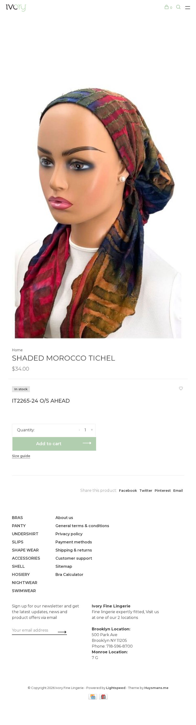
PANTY (19, 526)
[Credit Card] (93, 698)
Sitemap (63, 566)
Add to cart (48, 443)
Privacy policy (68, 534)
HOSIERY (21, 574)
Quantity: (26, 430)
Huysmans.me (156, 688)
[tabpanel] (98, 182)
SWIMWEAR (24, 591)
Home (17, 350)
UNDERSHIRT (25, 534)
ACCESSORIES (26, 558)
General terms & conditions (82, 526)
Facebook (128, 490)
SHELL (18, 566)
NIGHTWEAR (24, 582)
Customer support (73, 558)
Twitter (145, 490)
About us (64, 517)
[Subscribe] (60, 631)
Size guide (21, 456)
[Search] (179, 7)
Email (178, 490)
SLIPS (17, 542)
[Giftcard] (103, 698)
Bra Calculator (69, 574)
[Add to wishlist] (181, 389)
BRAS (17, 517)
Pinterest (163, 490)
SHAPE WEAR (25, 550)
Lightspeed (115, 688)
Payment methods (73, 542)
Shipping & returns (73, 550)
